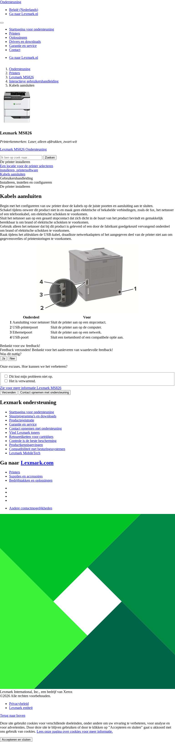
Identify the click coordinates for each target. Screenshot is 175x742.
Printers (14, 73)
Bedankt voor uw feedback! (20, 346)
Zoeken (50, 157)
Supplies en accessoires (26, 476)
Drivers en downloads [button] (25, 42)
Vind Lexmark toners (24, 432)
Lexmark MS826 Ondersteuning (23, 149)
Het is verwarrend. (22, 381)
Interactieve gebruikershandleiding (34, 81)
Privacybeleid (19, 704)
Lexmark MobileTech (24, 453)
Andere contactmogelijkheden (30, 508)
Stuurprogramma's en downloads (32, 416)
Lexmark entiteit (21, 708)
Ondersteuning (19, 69)
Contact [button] (14, 50)
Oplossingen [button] (18, 37)
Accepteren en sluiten (16, 739)
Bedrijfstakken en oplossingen (30, 480)
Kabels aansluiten (12, 174)
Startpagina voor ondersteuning (31, 412)
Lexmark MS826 (21, 77)
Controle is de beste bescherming (33, 441)
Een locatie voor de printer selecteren (26, 166)
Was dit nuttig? (10, 354)
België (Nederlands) (23, 10)
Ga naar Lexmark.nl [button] (23, 14)
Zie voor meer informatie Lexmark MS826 (30, 388)
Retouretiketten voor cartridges (31, 437)
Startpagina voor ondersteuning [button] (31, 29)
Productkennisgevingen (26, 445)
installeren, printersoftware (19, 170)
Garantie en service (23, 424)
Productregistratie (21, 420)
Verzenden (9, 392)
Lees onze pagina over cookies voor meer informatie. (75, 731)
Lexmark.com (37, 463)
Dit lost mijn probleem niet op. (31, 376)
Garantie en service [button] (23, 46)
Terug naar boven (12, 715)
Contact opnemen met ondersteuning (44, 392)
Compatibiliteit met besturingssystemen (37, 449)
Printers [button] (14, 33)
